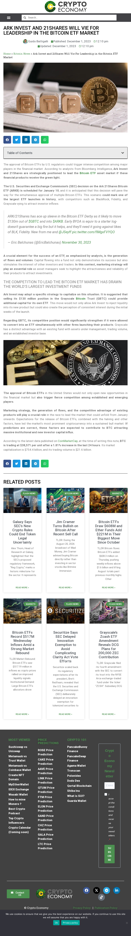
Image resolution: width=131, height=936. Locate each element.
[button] (8, 17)
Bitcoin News (21, 53)
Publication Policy (106, 908)
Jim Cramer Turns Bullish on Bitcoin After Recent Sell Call (65, 528)
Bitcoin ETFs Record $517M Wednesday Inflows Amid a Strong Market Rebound (22, 642)
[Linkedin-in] (116, 890)
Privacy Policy (81, 908)
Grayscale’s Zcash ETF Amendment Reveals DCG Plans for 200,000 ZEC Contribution (108, 644)
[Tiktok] (101, 897)
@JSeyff (65, 232)
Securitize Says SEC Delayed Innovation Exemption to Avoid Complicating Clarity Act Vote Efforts (65, 646)
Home (7, 53)
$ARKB (58, 221)
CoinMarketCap (68, 441)
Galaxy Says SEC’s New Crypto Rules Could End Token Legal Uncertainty (22, 532)
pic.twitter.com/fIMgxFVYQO (93, 232)
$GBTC (33, 221)
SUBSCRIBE (109, 854)
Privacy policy (70, 922)
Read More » (22, 587)
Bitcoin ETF (88, 173)
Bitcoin (80, 298)
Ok (56, 922)
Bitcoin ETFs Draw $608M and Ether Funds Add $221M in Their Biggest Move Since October (108, 532)
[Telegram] (106, 890)
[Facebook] (86, 890)
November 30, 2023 (76, 242)
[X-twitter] (96, 890)
